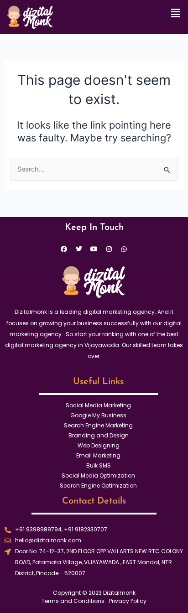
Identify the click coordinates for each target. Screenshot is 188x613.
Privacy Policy (127, 601)
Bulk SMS (98, 465)
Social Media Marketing (98, 405)
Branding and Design (98, 435)
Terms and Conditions (73, 601)
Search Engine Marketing (98, 425)
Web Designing (99, 445)
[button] (175, 13)
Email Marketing (98, 455)
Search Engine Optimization (98, 485)
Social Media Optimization (98, 475)
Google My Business (98, 415)
